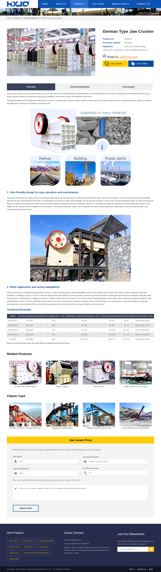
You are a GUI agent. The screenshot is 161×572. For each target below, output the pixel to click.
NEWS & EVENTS (120, 4)
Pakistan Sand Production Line (99, 428)
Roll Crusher (28, 547)
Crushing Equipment (31, 18)
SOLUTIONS (98, 4)
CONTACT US (143, 4)
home (9, 18)
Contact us (141, 569)
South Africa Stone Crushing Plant (135, 428)
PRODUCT (79, 4)
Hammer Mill (13, 553)
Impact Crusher (28, 541)
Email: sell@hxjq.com (72, 540)
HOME (45, 4)
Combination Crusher (46, 541)
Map (151, 569)
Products (17, 18)
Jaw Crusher (13, 541)
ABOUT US (61, 4)
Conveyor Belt (14, 547)
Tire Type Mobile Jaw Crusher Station (36, 553)
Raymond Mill (13, 559)
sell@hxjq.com (128, 57)
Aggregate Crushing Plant (62, 428)
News (131, 569)
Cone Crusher (43, 547)
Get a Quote (116, 63)
